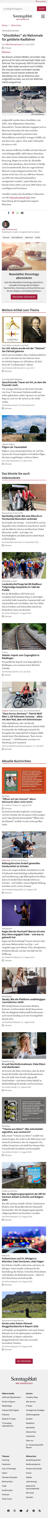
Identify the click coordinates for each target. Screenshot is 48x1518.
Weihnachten (7, 1481)
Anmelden (42, 1)
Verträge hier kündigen (35, 1410)
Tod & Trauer (7, 1499)
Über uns (29, 1440)
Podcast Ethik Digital (10, 1410)
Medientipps (7, 1406)
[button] (6, 52)
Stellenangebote (33, 1414)
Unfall (37, 237)
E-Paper (29, 1406)
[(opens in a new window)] (8, 1512)
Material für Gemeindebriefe (32, 1487)
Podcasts (5, 1414)
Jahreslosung (31, 1481)
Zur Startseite (24, 1361)
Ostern (4, 1473)
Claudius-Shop (32, 1397)
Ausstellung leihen (33, 1460)
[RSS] (40, 1512)
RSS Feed (30, 1493)
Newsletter (30, 1427)
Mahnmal (29, 237)
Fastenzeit (6, 1464)
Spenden (29, 1497)
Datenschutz (31, 1432)
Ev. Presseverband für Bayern (34, 1446)
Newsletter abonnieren (24, 297)
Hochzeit (5, 1494)
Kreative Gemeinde (34, 1468)
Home (4, 25)
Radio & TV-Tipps (8, 1419)
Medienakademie (33, 1464)
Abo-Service (31, 1401)
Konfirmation (7, 1490)
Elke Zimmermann (14, 44)
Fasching (5, 1460)
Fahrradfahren (17, 237)
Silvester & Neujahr (9, 1477)
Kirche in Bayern (8, 1401)
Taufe (4, 1486)
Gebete (29, 1477)
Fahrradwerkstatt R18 (20, 197)
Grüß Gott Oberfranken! (11, 1397)
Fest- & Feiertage (9, 1468)
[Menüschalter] (43, 16)
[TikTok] (27, 1512)
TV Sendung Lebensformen (8, 1424)
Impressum (30, 1436)
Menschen (16, 25)
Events (28, 1473)
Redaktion (30, 1423)
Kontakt (29, 1419)
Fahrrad (6, 237)
